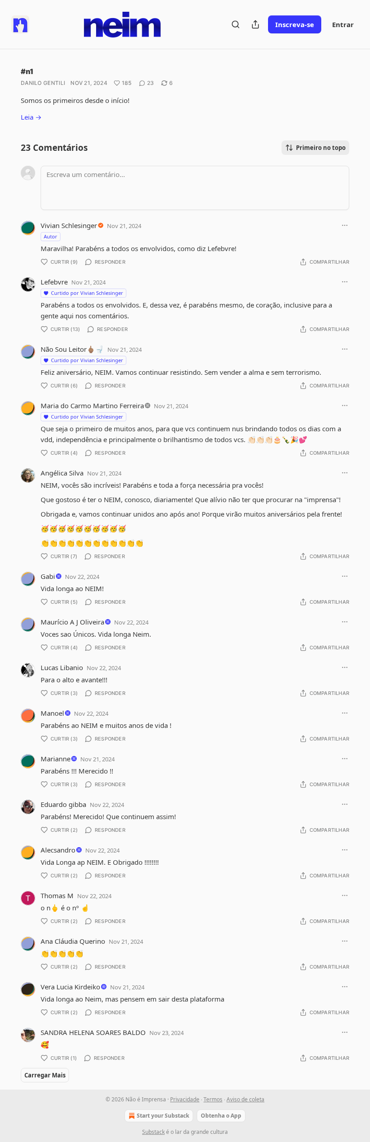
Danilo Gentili (43, 82)
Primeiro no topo (321, 148)
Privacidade (184, 1099)
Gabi (48, 576)
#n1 (27, 71)
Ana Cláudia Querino (73, 941)
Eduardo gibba (63, 804)
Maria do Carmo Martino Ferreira (92, 405)
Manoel (52, 713)
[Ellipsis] (345, 225)
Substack (153, 1132)
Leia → (31, 116)
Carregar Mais (44, 1075)
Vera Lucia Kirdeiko (70, 986)
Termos (213, 1099)
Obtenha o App (221, 1115)
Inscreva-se (294, 24)
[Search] (236, 24)
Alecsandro (58, 849)
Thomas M (57, 895)
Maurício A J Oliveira (72, 621)
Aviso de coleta (245, 1099)
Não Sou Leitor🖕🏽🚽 (72, 349)
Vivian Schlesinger (69, 225)
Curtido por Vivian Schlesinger (87, 292)
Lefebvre (54, 281)
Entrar (343, 24)
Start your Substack (163, 1115)
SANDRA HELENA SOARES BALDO (93, 1032)
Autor (50, 236)
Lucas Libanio (62, 667)
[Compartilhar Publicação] (255, 24)
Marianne (55, 758)
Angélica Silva (62, 472)
